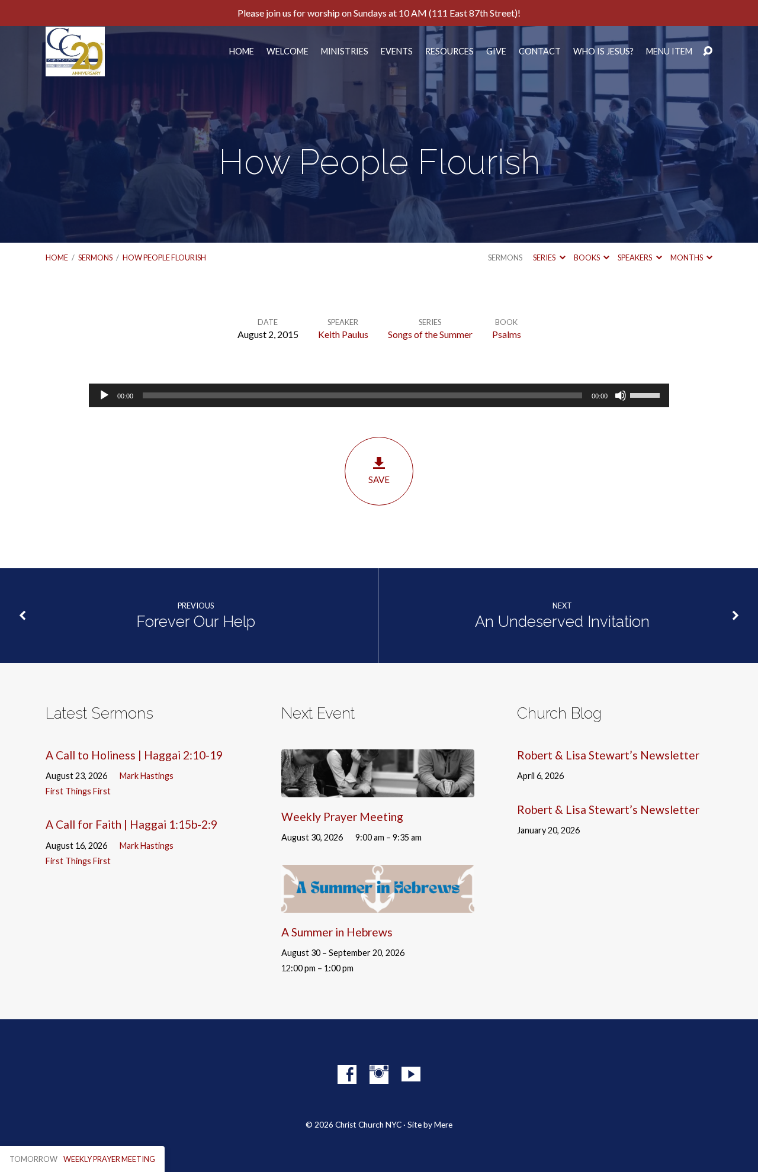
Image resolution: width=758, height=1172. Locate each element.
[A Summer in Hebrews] (377, 904)
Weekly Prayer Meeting (342, 816)
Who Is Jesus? (603, 51)
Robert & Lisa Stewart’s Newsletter (608, 755)
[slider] (646, 394)
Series (545, 257)
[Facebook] (347, 1074)
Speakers (635, 257)
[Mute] (621, 395)
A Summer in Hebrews (337, 932)
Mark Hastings (147, 776)
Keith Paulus (343, 334)
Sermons (95, 257)
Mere (443, 1124)
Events (397, 51)
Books (587, 257)
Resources (449, 51)
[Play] (104, 395)
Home (241, 51)
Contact (540, 51)
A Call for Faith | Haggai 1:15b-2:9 (131, 824)
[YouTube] (411, 1074)
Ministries (344, 51)
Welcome (287, 51)
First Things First (78, 791)
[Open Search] (707, 51)
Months (687, 257)
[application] (379, 395)
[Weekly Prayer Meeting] (377, 788)
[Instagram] (379, 1074)
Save (379, 479)
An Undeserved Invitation (562, 621)
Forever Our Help (195, 621)
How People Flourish (164, 257)
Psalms (506, 334)
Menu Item (669, 51)
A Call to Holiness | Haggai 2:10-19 (134, 755)
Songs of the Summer (430, 334)
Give (496, 51)
